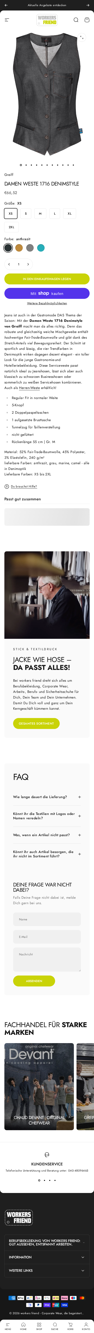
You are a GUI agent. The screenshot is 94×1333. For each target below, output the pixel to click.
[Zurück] (6, 5)
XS (11, 213)
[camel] (19, 248)
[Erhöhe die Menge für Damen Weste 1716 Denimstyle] (28, 264)
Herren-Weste (29, 387)
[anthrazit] (8, 248)
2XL (11, 227)
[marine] (41, 248)
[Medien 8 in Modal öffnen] (81, 37)
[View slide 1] (39, 1180)
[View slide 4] (54, 1180)
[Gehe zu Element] (20, 165)
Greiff (9, 174)
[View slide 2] (44, 1180)
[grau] (30, 248)
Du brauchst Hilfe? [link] (24, 487)
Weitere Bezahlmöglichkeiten (47, 303)
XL (69, 213)
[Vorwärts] (88, 5)
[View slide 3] (49, 1180)
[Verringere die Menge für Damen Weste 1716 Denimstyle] (9, 264)
